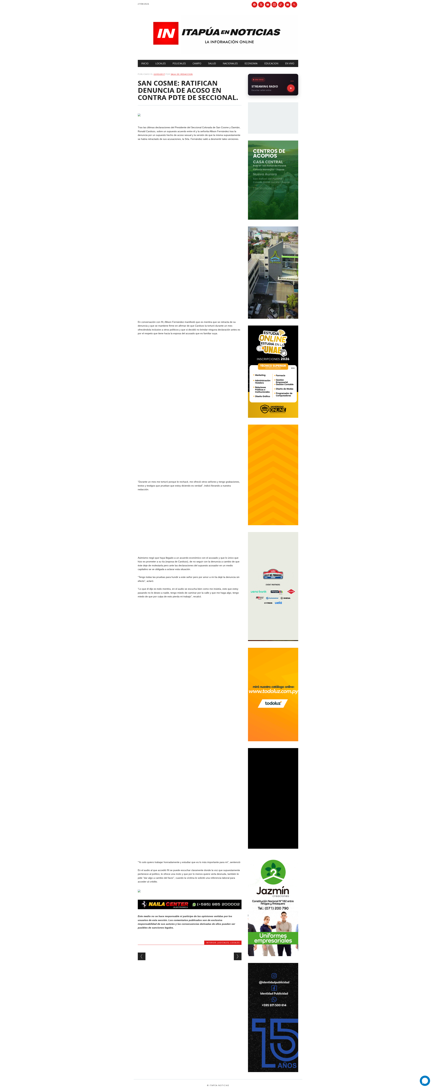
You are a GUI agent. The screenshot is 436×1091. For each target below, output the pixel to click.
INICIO (145, 63)
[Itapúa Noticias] (218, 52)
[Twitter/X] (261, 5)
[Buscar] (294, 5)
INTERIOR (211, 942)
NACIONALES (230, 63)
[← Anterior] (141, 956)
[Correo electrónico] (288, 5)
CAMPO (197, 63)
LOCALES (160, 63)
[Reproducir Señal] (291, 88)
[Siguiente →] (238, 956)
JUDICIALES (223, 942)
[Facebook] (254, 5)
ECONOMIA (251, 63)
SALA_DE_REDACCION (182, 74)
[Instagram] (274, 5)
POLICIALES (179, 63)
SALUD (212, 63)
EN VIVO (289, 63)
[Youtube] (268, 5)
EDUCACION (271, 63)
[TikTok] (281, 5)
